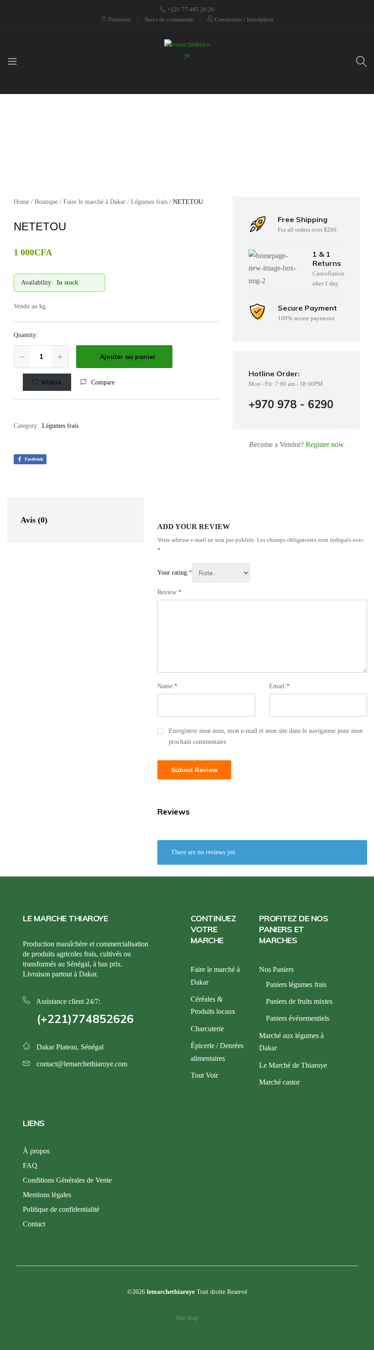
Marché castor (279, 1082)
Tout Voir (204, 1075)
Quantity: (26, 335)
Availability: (37, 282)
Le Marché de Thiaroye (293, 1065)
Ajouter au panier (128, 357)
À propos (36, 1151)
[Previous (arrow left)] (16, 675)
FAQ (30, 1165)
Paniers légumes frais (296, 984)
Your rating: (174, 572)
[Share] (344, 10)
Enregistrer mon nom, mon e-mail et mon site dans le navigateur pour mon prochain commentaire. (266, 736)
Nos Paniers (276, 969)
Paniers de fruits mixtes (299, 1001)
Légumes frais (60, 425)
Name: (167, 686)
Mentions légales (47, 1195)
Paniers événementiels (297, 1018)
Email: (279, 686)
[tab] (66, 520)
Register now (325, 444)
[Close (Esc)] (324, 10)
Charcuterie (207, 1029)
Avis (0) (34, 519)
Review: (169, 592)
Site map (187, 1317)
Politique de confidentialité (61, 1209)
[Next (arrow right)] (358, 675)
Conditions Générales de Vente (67, 1180)
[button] (97, 382)
